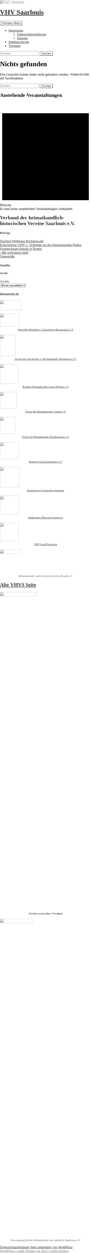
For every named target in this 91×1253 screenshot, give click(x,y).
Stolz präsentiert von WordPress (51, 1247)
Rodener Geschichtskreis (43, 461)
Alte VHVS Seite (18, 585)
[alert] (45, 156)
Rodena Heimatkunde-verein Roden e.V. (46, 386)
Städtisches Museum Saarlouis (45, 517)
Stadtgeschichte (18, 42)
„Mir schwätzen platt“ (14, 252)
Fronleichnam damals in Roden (21, 249)
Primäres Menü (11, 23)
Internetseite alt (9, 293)
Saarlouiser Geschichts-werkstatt (45, 490)
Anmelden (5, 265)
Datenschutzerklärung (31, 34)
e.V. (60, 461)
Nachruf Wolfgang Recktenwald (21, 241)
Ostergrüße (7, 256)
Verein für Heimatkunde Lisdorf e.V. (45, 411)
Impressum (15, 30)
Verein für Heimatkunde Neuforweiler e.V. (45, 436)
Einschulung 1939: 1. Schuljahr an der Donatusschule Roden (40, 245)
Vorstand (14, 46)
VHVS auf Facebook (45, 544)
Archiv (4, 281)
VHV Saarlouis (22, 12)
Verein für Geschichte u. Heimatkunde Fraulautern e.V (45, 359)
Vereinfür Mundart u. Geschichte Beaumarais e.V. (45, 329)
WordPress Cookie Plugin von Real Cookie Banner (34, 1251)
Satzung (22, 38)
